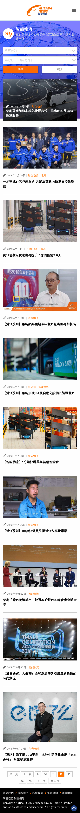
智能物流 (37, 106)
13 (69, 774)
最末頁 (55, 781)
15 (30, 781)
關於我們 (8, 793)
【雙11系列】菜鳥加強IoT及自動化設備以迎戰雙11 (39, 393)
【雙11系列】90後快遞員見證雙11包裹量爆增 (35, 531)
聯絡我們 (23, 793)
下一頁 (41, 781)
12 (61, 774)
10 (45, 774)
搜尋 (20, 69)
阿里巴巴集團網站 (14, 798)
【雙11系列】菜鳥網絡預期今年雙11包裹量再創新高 (39, 324)
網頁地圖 (67, 793)
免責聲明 (52, 793)
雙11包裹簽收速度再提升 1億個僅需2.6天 (32, 255)
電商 (43, 175)
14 (22, 781)
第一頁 (14, 774)
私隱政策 (37, 793)
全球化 (32, 387)
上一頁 (27, 774)
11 (53, 774)
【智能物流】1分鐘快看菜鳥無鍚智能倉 (31, 462)
